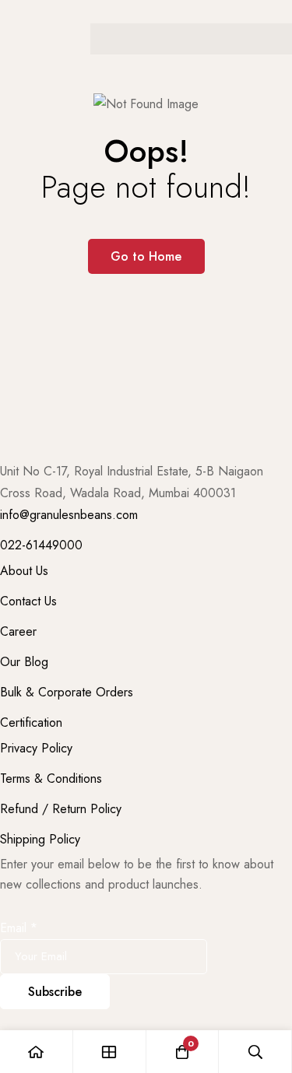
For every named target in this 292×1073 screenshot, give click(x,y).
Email (18, 928)
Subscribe (55, 992)
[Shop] (109, 1051)
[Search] (255, 1051)
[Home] (36, 1051)
